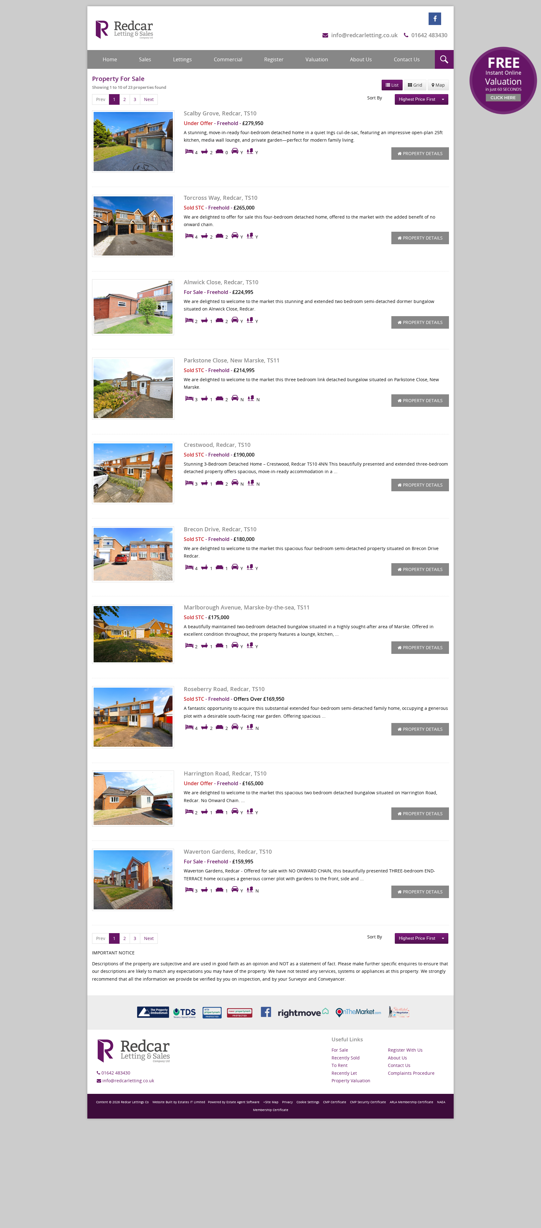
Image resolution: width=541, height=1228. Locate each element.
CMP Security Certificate (368, 1102)
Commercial (228, 59)
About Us (361, 59)
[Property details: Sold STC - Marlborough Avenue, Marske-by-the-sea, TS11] (133, 634)
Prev (100, 99)
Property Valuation (351, 1081)
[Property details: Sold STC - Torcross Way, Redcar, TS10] (133, 226)
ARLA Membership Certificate (411, 1102)
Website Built (162, 1102)
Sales (145, 59)
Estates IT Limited (191, 1102)
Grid (417, 85)
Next (149, 99)
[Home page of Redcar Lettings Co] (125, 28)
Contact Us (407, 59)
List (394, 85)
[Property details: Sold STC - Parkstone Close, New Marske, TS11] (133, 388)
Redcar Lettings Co (135, 1102)
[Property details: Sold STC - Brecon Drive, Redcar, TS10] (133, 554)
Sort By (374, 98)
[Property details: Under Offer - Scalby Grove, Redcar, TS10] (133, 141)
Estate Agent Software (243, 1102)
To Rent (340, 1065)
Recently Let (344, 1073)
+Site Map (270, 1102)
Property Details (422, 153)
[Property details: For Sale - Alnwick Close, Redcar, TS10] (133, 307)
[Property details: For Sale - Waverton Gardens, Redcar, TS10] (133, 880)
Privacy (287, 1102)
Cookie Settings (307, 1102)
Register (274, 59)
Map (439, 85)
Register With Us (405, 1050)
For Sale (340, 1050)
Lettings (182, 59)
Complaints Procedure (411, 1073)
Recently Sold (346, 1058)
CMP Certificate (334, 1102)
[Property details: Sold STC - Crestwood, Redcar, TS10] (133, 473)
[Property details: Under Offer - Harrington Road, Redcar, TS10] (133, 798)
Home (110, 59)
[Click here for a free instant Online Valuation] (503, 80)
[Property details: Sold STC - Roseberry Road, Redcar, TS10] (133, 717)
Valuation (317, 59)
